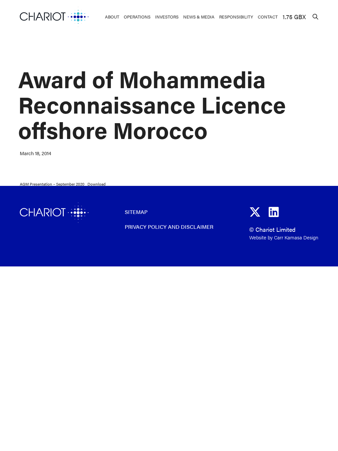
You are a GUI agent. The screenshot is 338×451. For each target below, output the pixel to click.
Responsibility (236, 17)
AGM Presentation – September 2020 (52, 184)
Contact (268, 17)
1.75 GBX (294, 17)
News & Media (199, 17)
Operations (137, 17)
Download (96, 184)
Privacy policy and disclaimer (169, 226)
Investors (167, 17)
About (112, 17)
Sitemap (136, 212)
